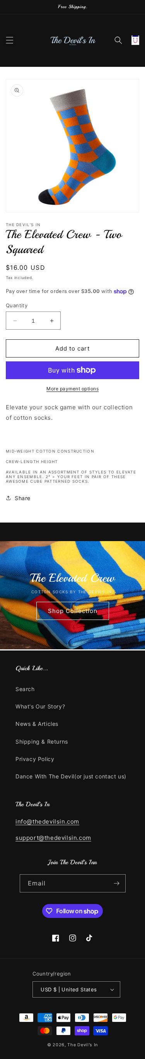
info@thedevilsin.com (47, 821)
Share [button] (23, 498)
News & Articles (36, 723)
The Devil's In (82, 1044)
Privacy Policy (34, 759)
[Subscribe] (116, 883)
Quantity (16, 305)
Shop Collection (72, 611)
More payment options (72, 389)
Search (25, 689)
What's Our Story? (40, 706)
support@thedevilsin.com (53, 837)
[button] (9, 40)
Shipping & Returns (41, 741)
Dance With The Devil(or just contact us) (70, 776)
